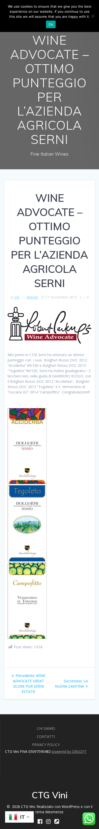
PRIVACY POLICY (46, 744)
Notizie (32, 297)
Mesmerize (54, 811)
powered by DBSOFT (69, 751)
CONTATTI (46, 736)
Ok (50, 24)
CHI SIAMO (46, 728)
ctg (16, 297)
